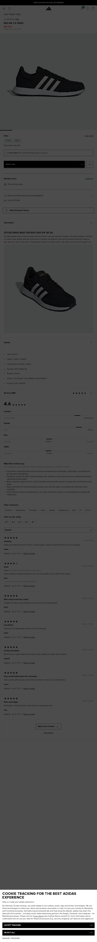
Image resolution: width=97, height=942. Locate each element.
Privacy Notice (38, 916)
